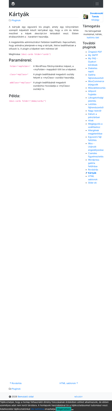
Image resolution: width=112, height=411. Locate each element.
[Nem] (72, 409)
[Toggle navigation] (97, 4)
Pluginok (16, 20)
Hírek (91, 120)
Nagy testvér (94, 110)
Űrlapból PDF (95, 51)
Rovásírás (17, 383)
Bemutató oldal (26, 396)
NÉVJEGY (78, 397)
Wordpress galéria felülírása (93, 163)
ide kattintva (37, 409)
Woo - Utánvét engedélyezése (96, 146)
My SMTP (93, 55)
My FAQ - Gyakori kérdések (93, 61)
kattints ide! (93, 37)
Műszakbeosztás (96, 87)
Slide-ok (92, 182)
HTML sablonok (68, 383)
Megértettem (63, 409)
